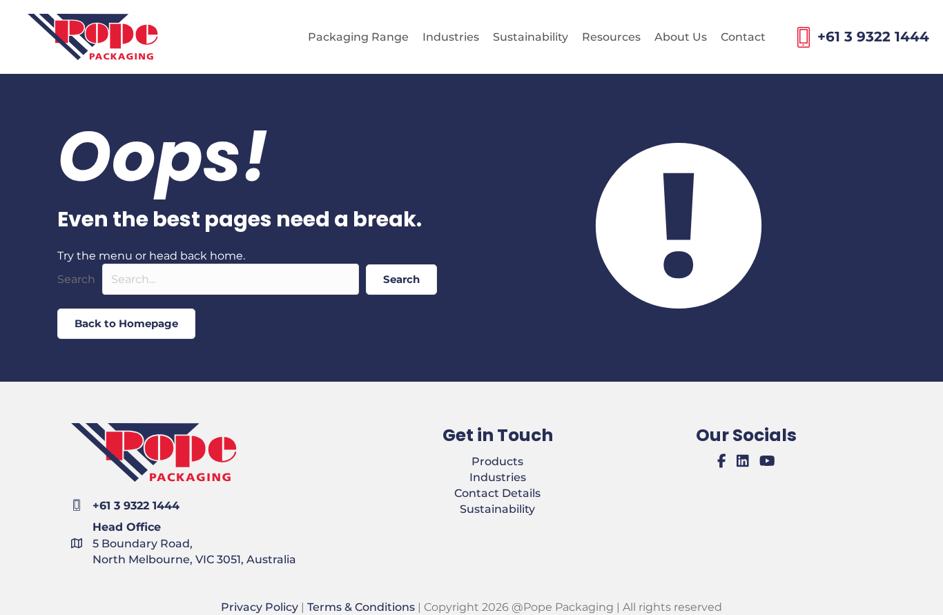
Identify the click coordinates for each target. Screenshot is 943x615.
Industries (497, 477)
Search (76, 279)
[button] (401, 279)
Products (497, 461)
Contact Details (497, 493)
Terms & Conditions (361, 607)
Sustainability (497, 509)
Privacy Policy (259, 607)
